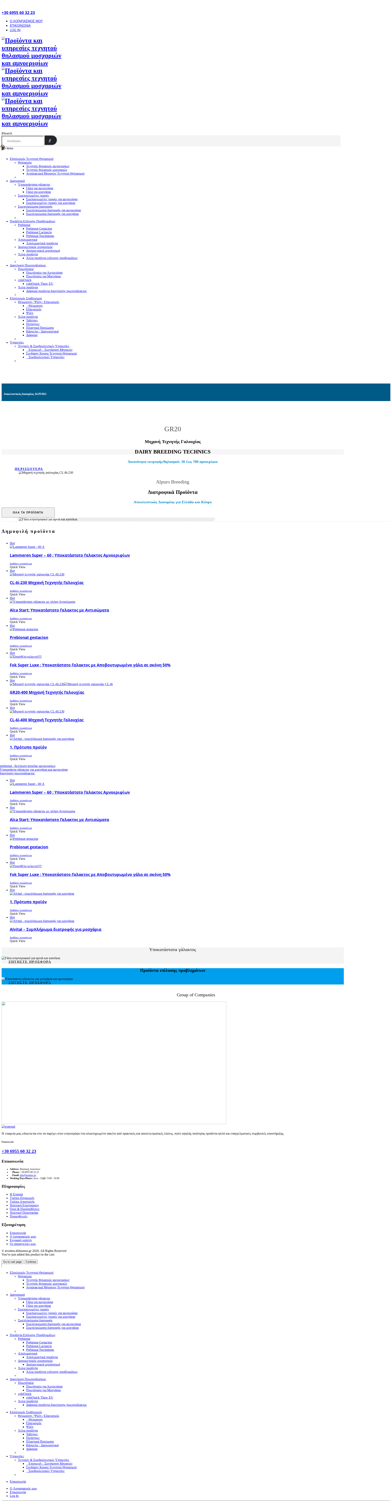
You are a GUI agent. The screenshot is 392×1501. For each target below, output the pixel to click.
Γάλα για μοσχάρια (38, 192)
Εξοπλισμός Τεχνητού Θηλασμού (31, 159)
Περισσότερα (29, 469)
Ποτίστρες (33, 324)
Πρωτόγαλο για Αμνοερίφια (44, 272)
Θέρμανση (35, 305)
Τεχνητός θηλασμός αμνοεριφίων (47, 166)
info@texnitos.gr (28, 1175)
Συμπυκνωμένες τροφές (33, 195)
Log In (15, 30)
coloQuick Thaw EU (39, 283)
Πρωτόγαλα (25, 269)
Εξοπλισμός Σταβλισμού (26, 298)
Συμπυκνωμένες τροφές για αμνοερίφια (51, 199)
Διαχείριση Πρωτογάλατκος (28, 265)
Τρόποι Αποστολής (22, 1201)
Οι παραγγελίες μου (23, 1244)
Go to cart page (12, 1261)
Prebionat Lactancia (39, 232)
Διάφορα (31, 335)
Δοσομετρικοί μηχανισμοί (43, 250)
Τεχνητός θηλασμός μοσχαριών (46, 170)
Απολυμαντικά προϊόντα (42, 243)
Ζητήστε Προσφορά (30, 961)
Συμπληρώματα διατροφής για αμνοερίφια (53, 210)
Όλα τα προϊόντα (28, 512)
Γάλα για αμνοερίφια (39, 188)
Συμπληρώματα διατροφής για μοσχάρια (52, 214)
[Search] (50, 140)
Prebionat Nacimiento (40, 236)
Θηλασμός (25, 162)
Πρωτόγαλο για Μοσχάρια (43, 276)
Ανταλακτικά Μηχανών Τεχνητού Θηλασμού (55, 173)
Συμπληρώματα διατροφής (35, 206)
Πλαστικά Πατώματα (40, 327)
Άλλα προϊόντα (28, 254)
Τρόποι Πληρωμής (22, 1198)
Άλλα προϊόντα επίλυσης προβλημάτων (52, 258)
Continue (31, 1261)
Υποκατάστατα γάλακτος (34, 184)
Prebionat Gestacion (39, 228)
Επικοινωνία (20, 25)
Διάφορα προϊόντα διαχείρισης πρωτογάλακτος (56, 291)
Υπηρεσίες (17, 342)
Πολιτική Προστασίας (24, 1212)
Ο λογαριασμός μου (23, 1236)
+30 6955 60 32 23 (19, 1151)
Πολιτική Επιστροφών (24, 1205)
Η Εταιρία (16, 1194)
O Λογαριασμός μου (26, 21)
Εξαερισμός (33, 309)
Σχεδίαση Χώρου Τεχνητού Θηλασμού (51, 353)
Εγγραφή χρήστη (21, 1240)
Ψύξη (29, 313)
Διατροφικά (17, 181)
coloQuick (24, 280)
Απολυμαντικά (27, 239)
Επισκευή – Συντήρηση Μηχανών (50, 349)
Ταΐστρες (32, 320)
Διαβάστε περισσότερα (21, 563)
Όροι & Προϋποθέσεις (24, 1209)
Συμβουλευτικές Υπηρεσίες (47, 357)
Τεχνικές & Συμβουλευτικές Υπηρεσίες (43, 346)
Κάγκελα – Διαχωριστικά (42, 331)
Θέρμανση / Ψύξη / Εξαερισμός (38, 302)
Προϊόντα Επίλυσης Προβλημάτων (32, 221)
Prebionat (24, 225)
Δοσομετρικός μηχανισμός (35, 247)
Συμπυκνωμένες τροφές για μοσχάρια (50, 203)
